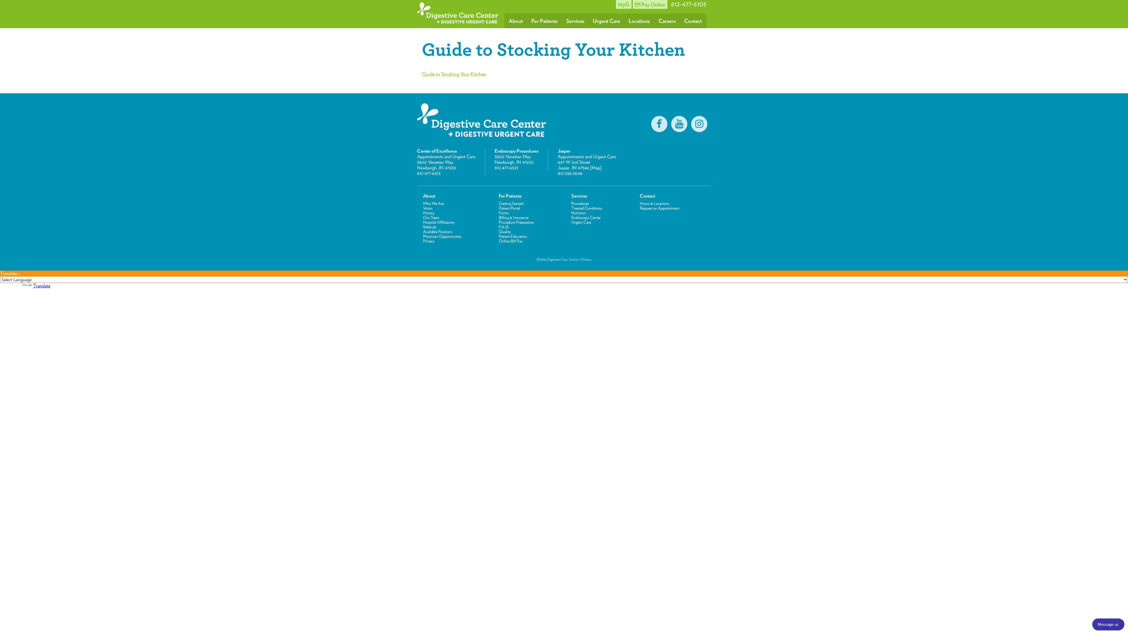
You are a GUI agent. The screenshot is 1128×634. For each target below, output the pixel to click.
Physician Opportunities (442, 236)
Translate (41, 286)
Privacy (428, 241)
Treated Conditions (586, 208)
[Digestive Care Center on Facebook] (659, 123)
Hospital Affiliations (438, 222)
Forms (504, 212)
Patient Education (513, 236)
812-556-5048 (570, 173)
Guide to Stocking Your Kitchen (454, 74)
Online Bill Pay (511, 241)
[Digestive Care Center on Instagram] (699, 123)
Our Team (431, 217)
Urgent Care (606, 21)
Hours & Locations (654, 203)
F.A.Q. (504, 227)
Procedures (580, 203)
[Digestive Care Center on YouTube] (679, 123)
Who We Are (433, 203)
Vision (428, 208)
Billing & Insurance (513, 217)
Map (596, 168)
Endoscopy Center (586, 217)
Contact (693, 21)
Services (575, 21)
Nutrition (578, 212)
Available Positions (437, 231)
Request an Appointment (659, 208)
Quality (505, 231)
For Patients (544, 21)
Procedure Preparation (516, 222)
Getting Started (511, 203)
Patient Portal (509, 208)
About (516, 21)
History (428, 212)
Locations (639, 21)
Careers (667, 21)
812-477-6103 (429, 173)
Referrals (430, 227)
